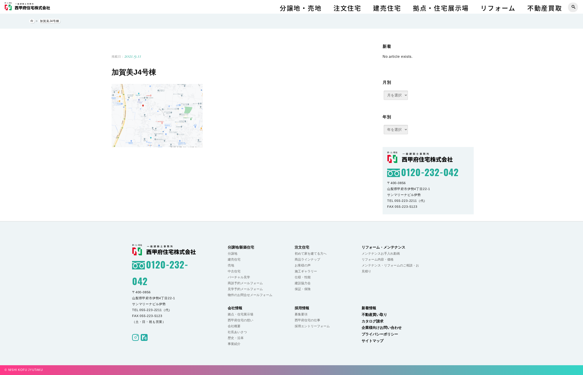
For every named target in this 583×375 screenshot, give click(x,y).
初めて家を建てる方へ (311, 253)
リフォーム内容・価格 (378, 259)
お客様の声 (303, 265)
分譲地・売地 (301, 8)
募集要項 (301, 314)
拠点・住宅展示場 (441, 8)
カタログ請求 (373, 321)
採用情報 (302, 308)
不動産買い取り (374, 315)
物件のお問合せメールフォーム (250, 295)
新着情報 (369, 308)
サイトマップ (373, 341)
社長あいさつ (237, 332)
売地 (231, 265)
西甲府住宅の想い (240, 320)
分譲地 (232, 253)
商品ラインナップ (307, 259)
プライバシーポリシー (380, 334)
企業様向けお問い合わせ (382, 327)
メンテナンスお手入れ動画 (381, 253)
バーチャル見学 (239, 277)
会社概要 (234, 326)
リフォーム (498, 8)
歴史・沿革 (236, 338)
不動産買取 (544, 8)
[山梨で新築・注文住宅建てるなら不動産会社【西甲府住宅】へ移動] (31, 21)
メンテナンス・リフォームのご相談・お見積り (390, 268)
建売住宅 (387, 8)
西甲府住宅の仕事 (307, 320)
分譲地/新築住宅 (241, 247)
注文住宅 (347, 8)
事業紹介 (234, 344)
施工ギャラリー (306, 271)
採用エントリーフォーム (312, 326)
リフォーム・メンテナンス (383, 247)
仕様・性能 (303, 277)
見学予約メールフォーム (245, 289)
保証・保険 (303, 289)
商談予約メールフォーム (245, 283)
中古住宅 (234, 271)
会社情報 (235, 308)
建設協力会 (303, 283)
